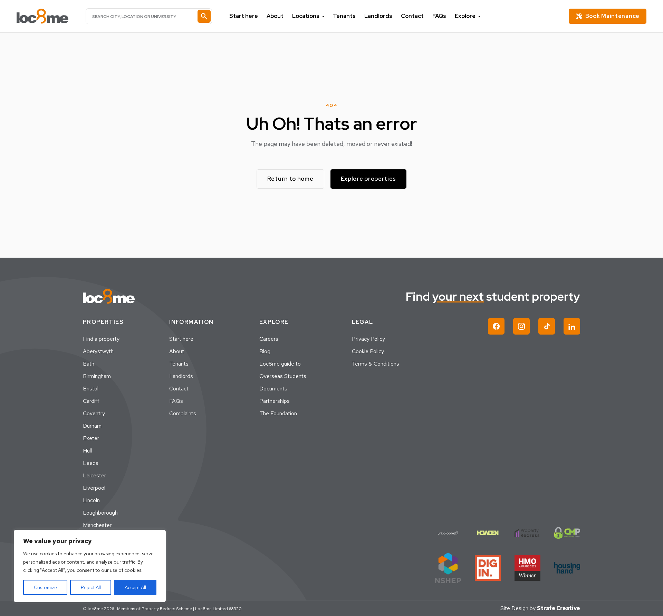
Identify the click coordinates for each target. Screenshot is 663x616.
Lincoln (91, 500)
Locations (305, 16)
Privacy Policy (368, 338)
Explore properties (368, 178)
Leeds (90, 463)
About (275, 16)
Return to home (290, 178)
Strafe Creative (558, 608)
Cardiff (91, 401)
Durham (92, 425)
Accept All (135, 587)
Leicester (94, 475)
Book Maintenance (612, 16)
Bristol (90, 388)
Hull (87, 450)
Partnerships (274, 401)
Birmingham (97, 376)
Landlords (378, 16)
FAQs (439, 16)
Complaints (182, 413)
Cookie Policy (368, 351)
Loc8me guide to (280, 363)
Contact (412, 16)
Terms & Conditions (375, 363)
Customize (45, 587)
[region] (90, 566)
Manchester (97, 525)
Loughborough (100, 512)
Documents (273, 388)
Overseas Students (282, 376)
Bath (88, 363)
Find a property (101, 338)
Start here (243, 16)
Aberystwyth (98, 351)
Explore (465, 16)
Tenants (344, 16)
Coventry (94, 413)
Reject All (91, 587)
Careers (268, 338)
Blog (264, 351)
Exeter (91, 438)
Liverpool (94, 487)
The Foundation (278, 413)
